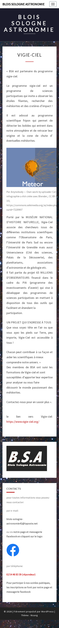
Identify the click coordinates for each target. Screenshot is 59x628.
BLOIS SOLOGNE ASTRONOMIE (23, 4)
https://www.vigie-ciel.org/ (22, 422)
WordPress (47, 611)
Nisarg (34, 615)
